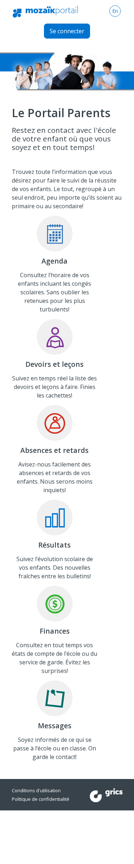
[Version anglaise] (115, 11)
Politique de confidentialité (40, 799)
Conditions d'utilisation (36, 790)
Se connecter (67, 31)
